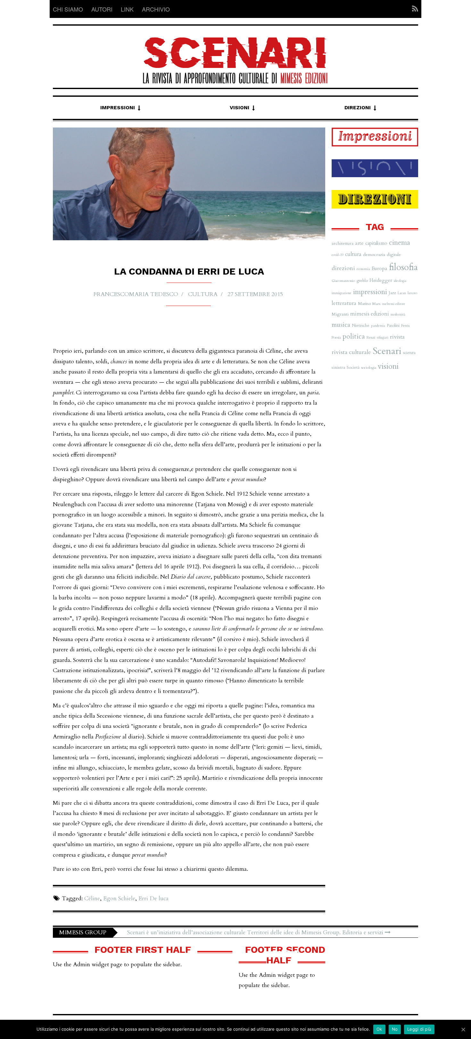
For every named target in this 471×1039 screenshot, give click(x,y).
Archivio (156, 9)
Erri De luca (153, 899)
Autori (101, 9)
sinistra (338, 367)
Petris (405, 325)
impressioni (370, 292)
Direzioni (357, 107)
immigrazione (341, 293)
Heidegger (380, 280)
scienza (409, 353)
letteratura (344, 303)
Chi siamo (68, 9)
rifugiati (382, 337)
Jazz (392, 293)
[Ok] (463, 1029)
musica (341, 324)
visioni (388, 366)
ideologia (400, 280)
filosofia (403, 267)
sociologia (368, 367)
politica (354, 336)
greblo (362, 281)
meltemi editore (393, 303)
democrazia (374, 255)
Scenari (387, 351)
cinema (399, 242)
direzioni (343, 268)
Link (127, 9)
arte (359, 243)
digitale (394, 255)
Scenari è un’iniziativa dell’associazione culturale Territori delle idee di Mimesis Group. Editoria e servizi (256, 932)
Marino (364, 304)
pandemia (378, 325)
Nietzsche (360, 325)
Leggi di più (419, 1029)
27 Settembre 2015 (255, 294)
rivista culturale (351, 352)
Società (353, 367)
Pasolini (393, 325)
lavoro (412, 292)
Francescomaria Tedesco (136, 294)
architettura (342, 243)
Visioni (239, 107)
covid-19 (337, 254)
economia (363, 269)
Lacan (402, 293)
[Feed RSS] (413, 9)
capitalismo (376, 243)
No (395, 1029)
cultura (203, 294)
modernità (398, 314)
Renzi (371, 337)
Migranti (340, 314)
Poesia (336, 337)
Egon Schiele (119, 899)
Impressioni (117, 107)
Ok (379, 1029)
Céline (92, 899)
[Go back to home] (235, 55)
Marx (376, 303)
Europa (379, 268)
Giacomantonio (343, 280)
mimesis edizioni (369, 313)
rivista (397, 337)
